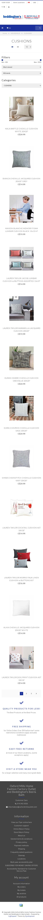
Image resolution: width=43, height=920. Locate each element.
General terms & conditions (21, 839)
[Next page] (36, 693)
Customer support (21, 826)
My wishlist (21, 893)
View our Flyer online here (21, 822)
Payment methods (21, 845)
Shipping (21, 849)
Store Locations (19, 2)
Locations (22, 859)
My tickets (22, 890)
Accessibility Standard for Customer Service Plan (21, 870)
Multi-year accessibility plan (21, 862)
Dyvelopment (30, 916)
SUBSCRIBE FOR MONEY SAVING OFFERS (21, 865)
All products (21, 897)
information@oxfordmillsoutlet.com (22, 807)
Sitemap (21, 855)
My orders (22, 887)
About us (21, 835)
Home (5, 33)
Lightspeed (12, 916)
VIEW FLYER (6, 2)
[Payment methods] (21, 905)
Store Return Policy (21, 832)
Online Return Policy (22, 829)
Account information (21, 883)
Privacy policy (21, 842)
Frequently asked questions (21, 852)
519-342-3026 (22, 804)
